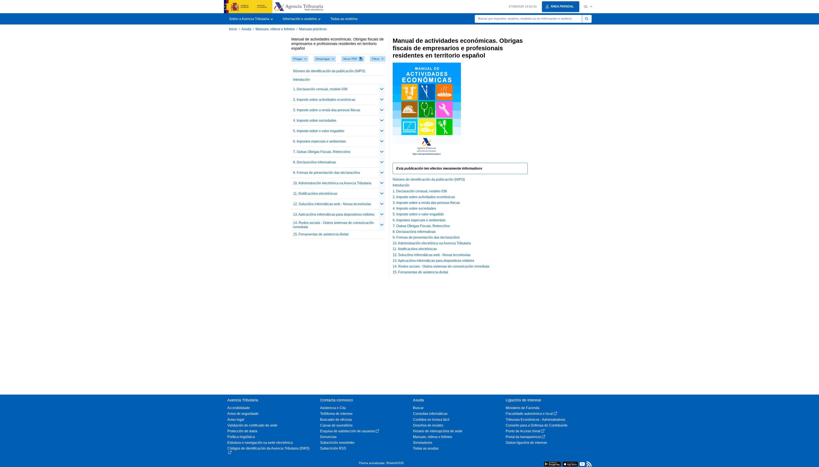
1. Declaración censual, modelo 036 (320, 89)
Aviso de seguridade (242, 413)
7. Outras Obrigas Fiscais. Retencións (321, 152)
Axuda (246, 29)
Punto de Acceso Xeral (523, 431)
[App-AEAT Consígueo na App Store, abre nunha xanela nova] (570, 464)
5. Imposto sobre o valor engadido (318, 131)
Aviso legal (235, 419)
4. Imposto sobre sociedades (314, 120)
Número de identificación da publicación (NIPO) (329, 71)
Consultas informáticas (430, 413)
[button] (588, 6)
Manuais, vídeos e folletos (275, 29)
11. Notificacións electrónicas (315, 193)
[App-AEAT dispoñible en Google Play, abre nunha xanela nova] (552, 464)
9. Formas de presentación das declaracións (326, 172)
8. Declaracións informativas (314, 162)
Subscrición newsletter (337, 442)
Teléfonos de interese (336, 413)
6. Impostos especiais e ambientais (319, 141)
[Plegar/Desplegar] (382, 89)
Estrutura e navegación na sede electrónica (260, 442)
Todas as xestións (343, 19)
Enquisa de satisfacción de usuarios (347, 431)
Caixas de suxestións (336, 425)
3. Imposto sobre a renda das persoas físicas (326, 110)
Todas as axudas (426, 448)
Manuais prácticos (313, 29)
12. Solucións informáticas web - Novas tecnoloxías (332, 204)
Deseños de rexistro (428, 425)
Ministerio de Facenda (522, 408)
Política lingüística (241, 437)
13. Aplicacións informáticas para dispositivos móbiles (334, 214)
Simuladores (422, 442)
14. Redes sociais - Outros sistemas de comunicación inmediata (333, 225)
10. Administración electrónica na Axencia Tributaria (332, 183)
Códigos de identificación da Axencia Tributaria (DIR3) (268, 448)
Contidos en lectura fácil (431, 419)
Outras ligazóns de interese (526, 442)
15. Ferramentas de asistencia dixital (321, 234)
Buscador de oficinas (336, 419)
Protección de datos (242, 431)
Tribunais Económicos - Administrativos (535, 419)
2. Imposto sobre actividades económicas (324, 99)
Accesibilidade (238, 408)
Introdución (301, 79)
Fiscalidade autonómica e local (529, 413)
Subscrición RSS (333, 448)
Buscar (418, 408)
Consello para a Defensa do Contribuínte (537, 425)
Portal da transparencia (523, 437)
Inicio (233, 29)
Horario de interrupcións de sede (437, 431)
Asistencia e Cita (333, 408)
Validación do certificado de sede (252, 425)
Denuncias (328, 437)
